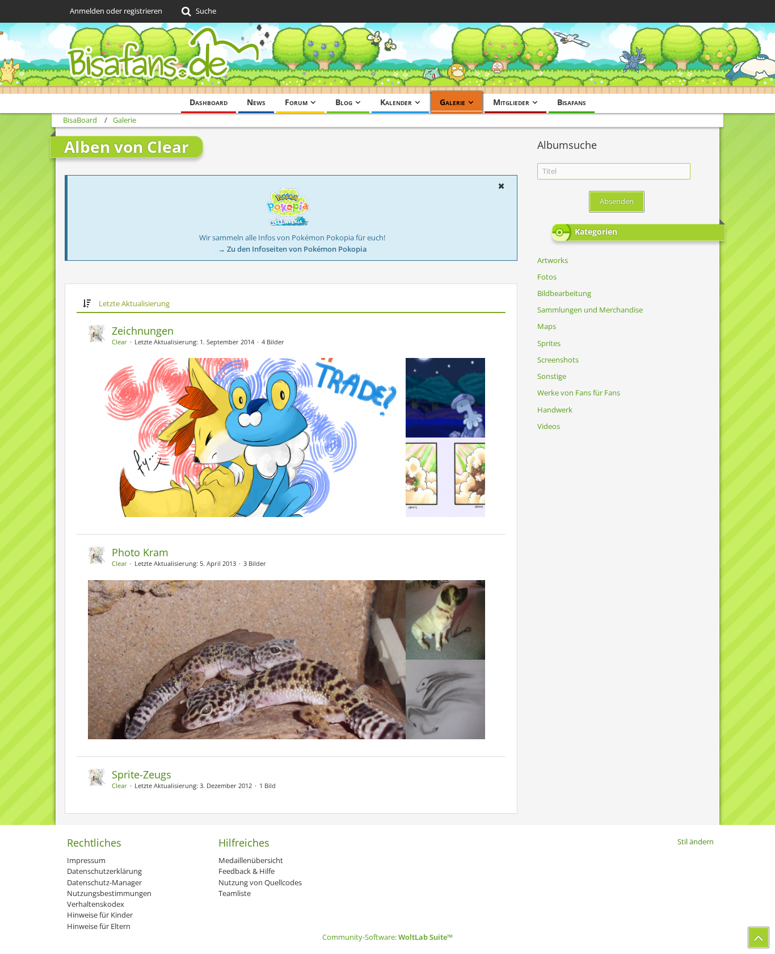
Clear (119, 342)
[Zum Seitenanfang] (758, 937)
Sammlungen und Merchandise (590, 310)
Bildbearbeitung (564, 293)
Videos (548, 426)
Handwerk (554, 410)
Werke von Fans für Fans (578, 393)
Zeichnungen (143, 331)
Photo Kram (140, 552)
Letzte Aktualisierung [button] (134, 303)
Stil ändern (695, 841)
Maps (546, 326)
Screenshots (558, 360)
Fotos (547, 277)
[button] (501, 185)
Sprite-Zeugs (141, 774)
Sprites (549, 343)
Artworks (552, 260)
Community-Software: (387, 937)
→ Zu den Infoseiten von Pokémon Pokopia (292, 249)
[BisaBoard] (387, 58)
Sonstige (551, 376)
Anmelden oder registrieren (116, 11)
